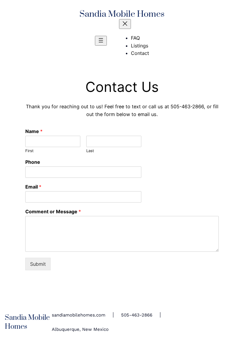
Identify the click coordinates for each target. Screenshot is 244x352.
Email (33, 187)
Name (34, 131)
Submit (38, 264)
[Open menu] (101, 41)
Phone (32, 162)
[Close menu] (125, 24)
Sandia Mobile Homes (122, 14)
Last (90, 150)
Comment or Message (53, 211)
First (29, 150)
